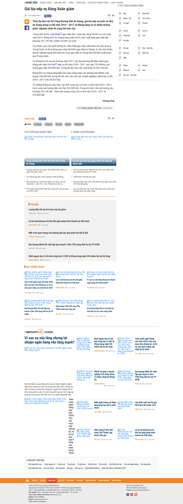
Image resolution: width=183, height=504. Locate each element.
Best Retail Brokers (92, 468)
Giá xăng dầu (145, 464)
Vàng (71, 2)
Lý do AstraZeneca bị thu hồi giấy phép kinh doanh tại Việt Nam (59, 221)
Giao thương (117, 2)
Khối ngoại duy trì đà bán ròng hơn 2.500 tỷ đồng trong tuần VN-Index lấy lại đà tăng (69, 256)
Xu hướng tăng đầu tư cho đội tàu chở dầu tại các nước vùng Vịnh (100, 309)
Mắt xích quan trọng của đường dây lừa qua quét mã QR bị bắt (58, 232)
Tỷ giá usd (61, 464)
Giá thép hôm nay (34, 468)
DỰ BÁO (42, 481)
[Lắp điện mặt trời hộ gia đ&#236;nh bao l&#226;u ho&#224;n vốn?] (126, 406)
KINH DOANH (116, 481)
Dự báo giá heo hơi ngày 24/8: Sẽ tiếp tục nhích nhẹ (92, 162)
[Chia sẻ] (27, 27)
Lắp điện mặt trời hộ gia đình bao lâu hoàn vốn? (146, 403)
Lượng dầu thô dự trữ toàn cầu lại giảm (47, 209)
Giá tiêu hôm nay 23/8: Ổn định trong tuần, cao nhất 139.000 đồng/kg (94, 183)
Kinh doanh (33, 225)
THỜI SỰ (34, 481)
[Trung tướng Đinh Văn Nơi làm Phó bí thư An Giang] (47, 151)
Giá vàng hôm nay (35, 464)
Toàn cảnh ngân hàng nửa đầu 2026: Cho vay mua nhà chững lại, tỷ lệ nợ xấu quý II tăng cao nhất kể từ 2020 (39, 285)
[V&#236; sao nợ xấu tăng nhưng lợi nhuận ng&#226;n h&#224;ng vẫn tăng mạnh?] (101, 274)
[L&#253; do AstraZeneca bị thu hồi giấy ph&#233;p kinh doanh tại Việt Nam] (70, 274)
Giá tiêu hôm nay (115, 464)
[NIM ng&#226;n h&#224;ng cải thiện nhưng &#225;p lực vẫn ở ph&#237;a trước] (85, 406)
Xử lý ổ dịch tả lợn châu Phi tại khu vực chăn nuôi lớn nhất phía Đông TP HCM (93, 171)
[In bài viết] (110, 15)
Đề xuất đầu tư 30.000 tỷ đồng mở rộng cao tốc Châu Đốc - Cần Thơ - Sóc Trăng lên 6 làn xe (46, 183)
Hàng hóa (32, 2)
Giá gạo (70, 468)
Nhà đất (32, 248)
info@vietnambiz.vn (41, 499)
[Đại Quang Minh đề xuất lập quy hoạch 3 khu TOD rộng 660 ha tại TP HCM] (39, 303)
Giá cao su (79, 468)
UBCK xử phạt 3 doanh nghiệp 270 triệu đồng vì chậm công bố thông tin (104, 375)
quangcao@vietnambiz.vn (141, 490)
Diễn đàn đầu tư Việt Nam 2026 (114, 468)
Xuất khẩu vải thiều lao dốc (84, 177)
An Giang (37, 124)
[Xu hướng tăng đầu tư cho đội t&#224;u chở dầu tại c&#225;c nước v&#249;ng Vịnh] (101, 303)
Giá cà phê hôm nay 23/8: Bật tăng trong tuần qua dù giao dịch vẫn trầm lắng (94, 190)
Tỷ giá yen (71, 464)
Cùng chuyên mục (84, 132)
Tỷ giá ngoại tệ (49, 464)
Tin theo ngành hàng (131, 5)
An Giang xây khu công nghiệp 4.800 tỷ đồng (45, 177)
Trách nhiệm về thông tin (37, 501)
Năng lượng (46, 2)
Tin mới (34, 204)
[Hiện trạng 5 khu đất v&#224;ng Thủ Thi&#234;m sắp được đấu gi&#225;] (70, 302)
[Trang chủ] (27, 21)
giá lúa (68, 124)
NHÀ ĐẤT (80, 481)
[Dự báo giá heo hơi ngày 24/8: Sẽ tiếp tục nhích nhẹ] (93, 151)
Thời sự (31, 237)
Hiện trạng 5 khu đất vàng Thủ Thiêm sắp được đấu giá (68, 307)
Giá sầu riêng (49, 468)
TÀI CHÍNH (70, 481)
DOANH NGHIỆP (104, 481)
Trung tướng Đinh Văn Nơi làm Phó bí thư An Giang (45, 162)
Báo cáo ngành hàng (98, 2)
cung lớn (48, 124)
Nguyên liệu (60, 2)
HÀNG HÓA (52, 481)
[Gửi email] (113, 15)
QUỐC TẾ (61, 481)
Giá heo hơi (92, 464)
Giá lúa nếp (79, 124)
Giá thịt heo (60, 468)
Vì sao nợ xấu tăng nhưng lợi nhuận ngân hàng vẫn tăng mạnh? (101, 281)
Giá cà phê (103, 464)
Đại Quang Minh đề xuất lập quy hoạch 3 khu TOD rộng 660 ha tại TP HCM (64, 244)
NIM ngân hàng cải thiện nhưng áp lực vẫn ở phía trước (105, 405)
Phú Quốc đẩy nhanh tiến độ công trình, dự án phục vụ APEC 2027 (48, 190)
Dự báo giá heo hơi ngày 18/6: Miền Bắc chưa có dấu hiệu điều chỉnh (47, 171)
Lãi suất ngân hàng (131, 464)
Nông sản (80, 2)
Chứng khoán (34, 260)
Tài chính (28, 293)
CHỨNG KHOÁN (91, 481)
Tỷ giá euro (81, 464)
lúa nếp (58, 124)
